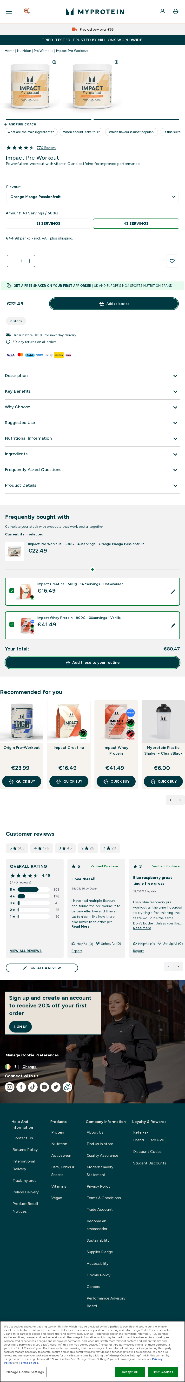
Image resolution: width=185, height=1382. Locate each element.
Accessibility (97, 1263)
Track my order (25, 1180)
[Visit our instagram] (9, 1087)
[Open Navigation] (9, 11)
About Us (95, 1132)
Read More (81, 926)
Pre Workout (43, 51)
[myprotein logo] (95, 11)
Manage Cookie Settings (25, 1372)
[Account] (163, 11)
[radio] (48, 224)
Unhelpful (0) (111, 943)
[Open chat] (67, 1087)
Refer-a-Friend (148, 1136)
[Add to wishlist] (172, 261)
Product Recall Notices (25, 1207)
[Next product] (180, 800)
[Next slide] (184, 755)
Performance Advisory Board (106, 1302)
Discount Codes (147, 1151)
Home (9, 51)
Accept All (130, 1372)
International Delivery (24, 1165)
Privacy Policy (98, 1186)
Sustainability (98, 1240)
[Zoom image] (54, 62)
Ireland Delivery (26, 1192)
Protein (57, 1132)
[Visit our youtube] (44, 1087)
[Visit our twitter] (56, 1087)
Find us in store (100, 1144)
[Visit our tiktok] (33, 1087)
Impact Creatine (69, 748)
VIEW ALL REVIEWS (26, 951)
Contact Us (23, 1138)
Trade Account (100, 1209)
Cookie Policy (98, 1275)
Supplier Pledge (100, 1252)
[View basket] (175, 11)
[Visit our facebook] (21, 1087)
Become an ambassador (97, 1225)
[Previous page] (168, 966)
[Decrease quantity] (12, 261)
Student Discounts (149, 1163)
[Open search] (27, 11)
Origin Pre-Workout (22, 748)
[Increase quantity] (29, 261)
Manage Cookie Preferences (32, 1055)
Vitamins (58, 1186)
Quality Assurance (102, 1155)
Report (77, 951)
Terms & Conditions (104, 1198)
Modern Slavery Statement (100, 1171)
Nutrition (24, 51)
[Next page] (178, 966)
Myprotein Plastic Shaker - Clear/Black (163, 750)
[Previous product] (170, 800)
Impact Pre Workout (72, 51)
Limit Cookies (163, 1372)
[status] (21, 261)
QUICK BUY (25, 781)
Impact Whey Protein (116, 750)
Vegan (56, 1198)
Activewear (61, 1155)
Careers (93, 1287)
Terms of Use (28, 1362)
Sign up (20, 1027)
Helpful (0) (85, 944)
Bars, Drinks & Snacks (62, 1171)
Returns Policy (25, 1150)
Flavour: (13, 187)
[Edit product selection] (173, 591)
